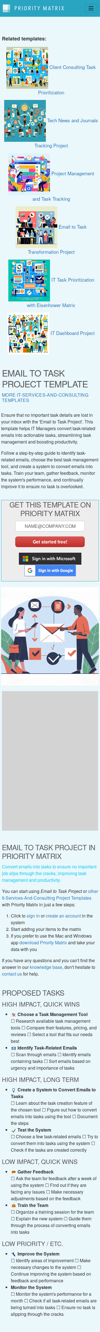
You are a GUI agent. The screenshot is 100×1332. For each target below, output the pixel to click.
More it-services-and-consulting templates (45, 397)
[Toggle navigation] (91, 8)
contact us (12, 974)
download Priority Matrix (43, 942)
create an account (63, 915)
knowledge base (46, 967)
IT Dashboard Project (72, 332)
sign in (33, 915)
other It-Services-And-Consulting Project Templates (50, 894)
